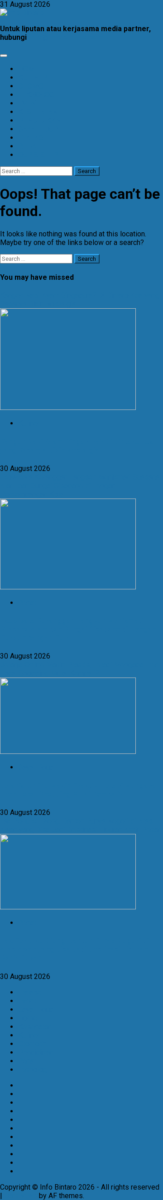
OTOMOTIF (36, 86)
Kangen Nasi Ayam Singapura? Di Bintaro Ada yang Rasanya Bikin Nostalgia (77, 446)
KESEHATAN (38, 112)
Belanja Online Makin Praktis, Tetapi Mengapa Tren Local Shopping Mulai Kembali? (79, 669)
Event (27, 1001)
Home (27, 1018)
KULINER (32, 77)
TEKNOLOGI (37, 94)
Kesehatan (35, 1026)
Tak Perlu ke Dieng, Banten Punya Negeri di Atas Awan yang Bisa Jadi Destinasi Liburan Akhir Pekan (81, 825)
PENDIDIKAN (39, 120)
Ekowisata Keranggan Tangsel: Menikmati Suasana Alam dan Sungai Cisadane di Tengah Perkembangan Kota (79, 486)
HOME (28, 69)
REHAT (29, 146)
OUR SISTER (38, 155)
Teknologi (33, 1069)
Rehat (27, 602)
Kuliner (29, 423)
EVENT (29, 103)
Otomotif (32, 1044)
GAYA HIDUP (38, 129)
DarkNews (20, 1195)
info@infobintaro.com (66, 37)
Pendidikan (35, 1052)
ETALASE (33, 137)
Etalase (30, 992)
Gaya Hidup (36, 767)
